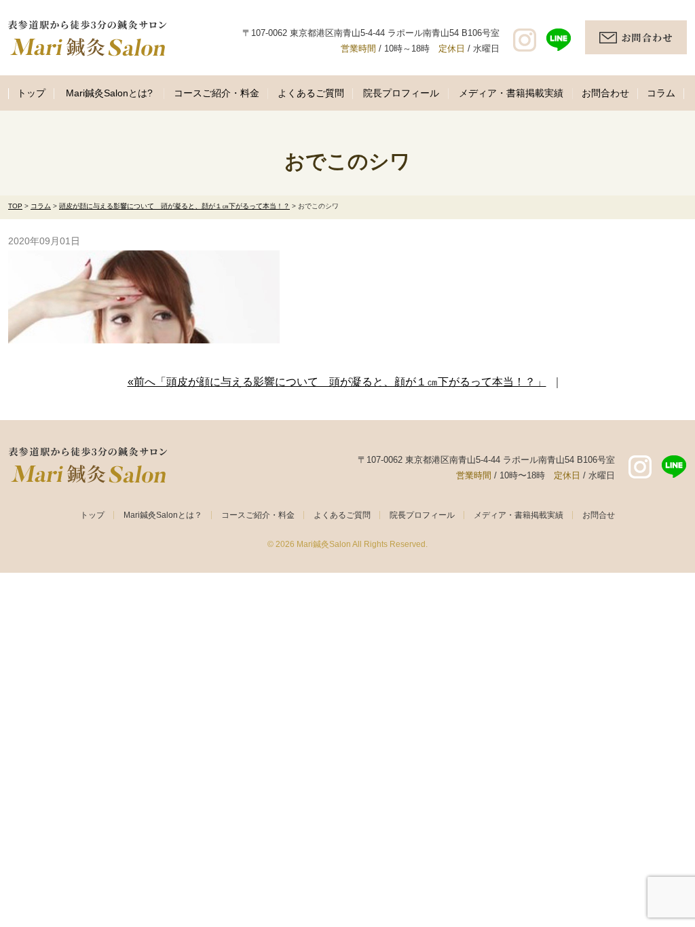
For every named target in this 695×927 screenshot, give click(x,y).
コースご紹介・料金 (216, 93)
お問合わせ (605, 93)
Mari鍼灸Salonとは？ (163, 515)
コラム (661, 93)
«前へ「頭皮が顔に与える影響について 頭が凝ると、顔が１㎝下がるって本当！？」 (337, 381)
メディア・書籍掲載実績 (511, 93)
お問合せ (598, 515)
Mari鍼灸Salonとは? (109, 93)
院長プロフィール (401, 93)
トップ (31, 93)
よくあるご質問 (311, 93)
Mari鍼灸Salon (324, 544)
